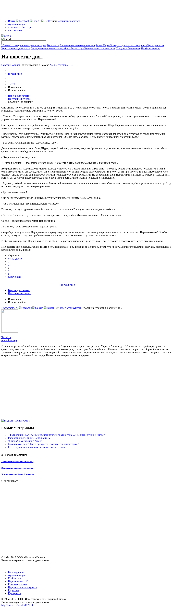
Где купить (14, 593)
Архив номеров (17, 24)
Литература (77, 48)
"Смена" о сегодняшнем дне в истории (23, 45)
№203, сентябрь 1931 (62, 65)
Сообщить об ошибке (20, 101)
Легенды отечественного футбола (50, 48)
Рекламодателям (17, 584)
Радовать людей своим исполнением (29, 437)
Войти (12, 21)
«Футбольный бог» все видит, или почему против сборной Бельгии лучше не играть (57, 434)
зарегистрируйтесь (70, 307)
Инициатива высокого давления (17, 468)
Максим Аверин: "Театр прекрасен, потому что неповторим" (43, 444)
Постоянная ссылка (19, 98)
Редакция (13, 590)
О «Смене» (14, 578)
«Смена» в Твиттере (19, 27)
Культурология (155, 45)
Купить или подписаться (15, 48)
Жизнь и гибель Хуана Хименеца (17, 474)
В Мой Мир (15, 73)
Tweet (11, 84)
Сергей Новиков (10, 65)
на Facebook (15, 30)
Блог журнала (16, 572)
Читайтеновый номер (9, 339)
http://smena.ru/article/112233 (17, 605)
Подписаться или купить (22, 587)
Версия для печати (19, 95)
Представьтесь (9, 307)
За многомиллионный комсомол (17, 461)
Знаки (99, 45)
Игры (106, 45)
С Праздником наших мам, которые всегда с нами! (37, 447)
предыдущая (15, 258)
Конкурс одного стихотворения (128, 45)
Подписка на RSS (18, 581)
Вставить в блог (17, 90)
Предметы (122, 48)
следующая (14, 276)
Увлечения (134, 48)
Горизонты (53, 45)
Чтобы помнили (150, 48)
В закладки (14, 87)
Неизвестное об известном (99, 48)
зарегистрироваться (68, 21)
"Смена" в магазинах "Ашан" (25, 441)
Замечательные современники (77, 45)
